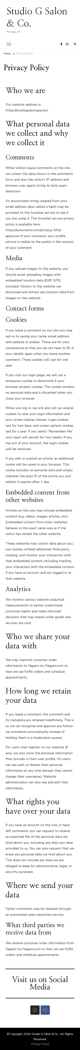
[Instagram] (35, 1010)
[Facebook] (45, 1010)
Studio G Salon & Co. (45, 1034)
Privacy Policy (40, 1044)
